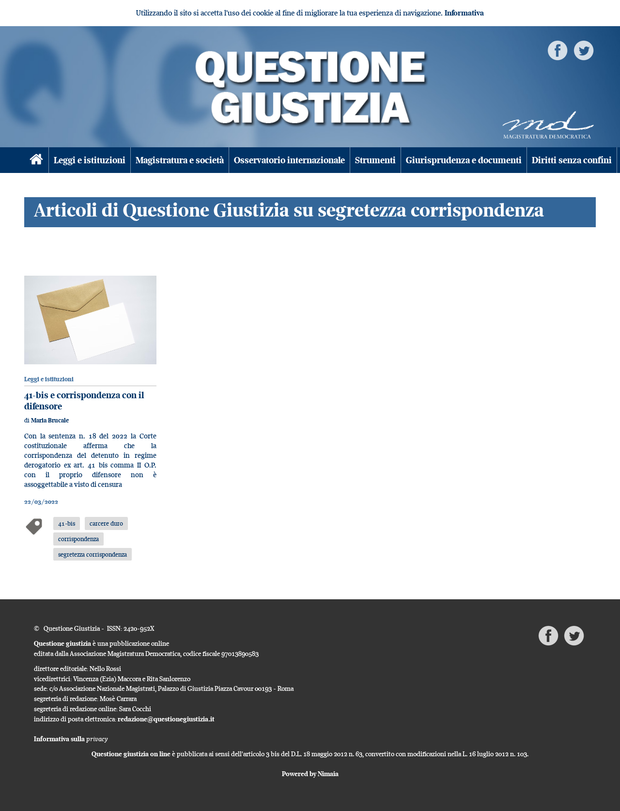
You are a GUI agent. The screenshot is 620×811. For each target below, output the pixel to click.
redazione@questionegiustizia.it (166, 719)
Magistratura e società (180, 160)
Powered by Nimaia (310, 773)
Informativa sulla (71, 738)
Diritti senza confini (572, 160)
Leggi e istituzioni (89, 160)
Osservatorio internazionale (289, 160)
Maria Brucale (50, 420)
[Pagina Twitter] (584, 49)
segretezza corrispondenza (92, 554)
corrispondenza (78, 539)
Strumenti (375, 160)
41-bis (66, 523)
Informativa (464, 12)
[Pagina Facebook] (557, 49)
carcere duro (106, 523)
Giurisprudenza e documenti (464, 160)
